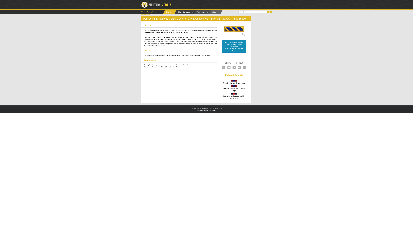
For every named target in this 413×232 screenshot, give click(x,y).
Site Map (193, 108)
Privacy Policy (209, 108)
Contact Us (200, 108)
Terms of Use (218, 108)
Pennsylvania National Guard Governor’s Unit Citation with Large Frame (174, 65)
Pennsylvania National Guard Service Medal (165, 67)
